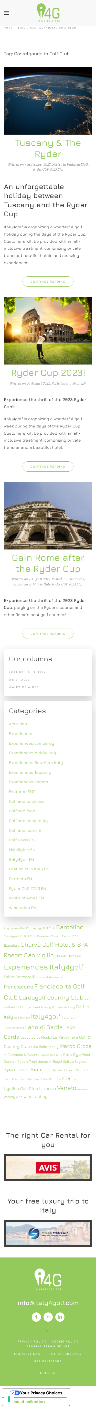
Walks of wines (24, 687)
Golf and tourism (25, 830)
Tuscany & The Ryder (48, 148)
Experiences (75, 578)
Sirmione (41, 1069)
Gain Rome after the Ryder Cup (48, 563)
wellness (83, 1088)
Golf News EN (21, 839)
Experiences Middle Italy (32, 584)
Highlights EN (22, 849)
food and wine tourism (50, 977)
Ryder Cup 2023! (48, 372)
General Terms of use (48, 1346)
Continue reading (48, 281)
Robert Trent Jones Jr (34, 1061)
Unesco (47, 1088)
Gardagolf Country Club (51, 997)
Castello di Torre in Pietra (53, 936)
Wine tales (19, 679)
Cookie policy (64, 1341)
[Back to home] (48, 13)
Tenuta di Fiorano (64, 1070)
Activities (18, 723)
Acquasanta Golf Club (18, 928)
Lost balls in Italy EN (29, 868)
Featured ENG (77, 164)
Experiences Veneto (28, 781)
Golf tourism (22, 1017)
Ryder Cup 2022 (16, 1070)
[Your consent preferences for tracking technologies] (9, 1399)
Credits (48, 1372)
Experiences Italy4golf (44, 966)
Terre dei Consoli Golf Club (38, 1078)
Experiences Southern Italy (36, 762)
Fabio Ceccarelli (19, 976)
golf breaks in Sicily (62, 1007)
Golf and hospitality (28, 820)
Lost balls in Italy (27, 672)
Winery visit (13, 1097)
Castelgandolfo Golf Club (20, 936)
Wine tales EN (22, 907)
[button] (6, 13)
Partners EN (20, 878)
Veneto (66, 1087)
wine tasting (36, 1096)
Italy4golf (45, 1016)
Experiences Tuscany (30, 772)
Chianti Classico (68, 956)
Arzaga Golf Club (44, 928)
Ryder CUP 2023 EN (47, 169)
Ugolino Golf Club (21, 1088)
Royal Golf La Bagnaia (70, 1061)
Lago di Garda (43, 1026)
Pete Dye (72, 1054)
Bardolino (69, 926)
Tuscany (66, 1078)
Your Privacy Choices (41, 1392)
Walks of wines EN (26, 898)
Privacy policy (31, 1341)
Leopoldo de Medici (36, 1037)
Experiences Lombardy (31, 743)
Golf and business (27, 801)
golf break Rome (38, 1007)
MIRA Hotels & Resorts (21, 1054)
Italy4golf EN (76, 383)
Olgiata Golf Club (51, 1054)
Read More (48, 1167)
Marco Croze (76, 1046)
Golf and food (22, 810)
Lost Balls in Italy (45, 1047)
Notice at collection (25, 1401)
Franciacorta (18, 987)
